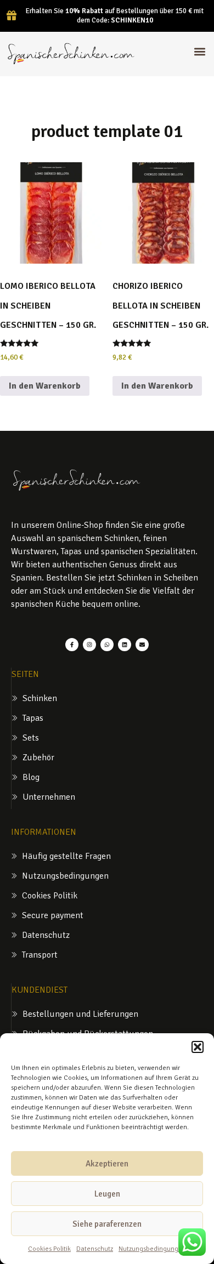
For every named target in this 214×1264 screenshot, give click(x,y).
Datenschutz (94, 1249)
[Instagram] (89, 644)
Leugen (107, 1194)
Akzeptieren (107, 1164)
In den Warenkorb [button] (45, 385)
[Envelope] (142, 644)
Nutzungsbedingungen (152, 1249)
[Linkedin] (124, 644)
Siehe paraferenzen (107, 1224)
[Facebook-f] (71, 644)
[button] (197, 1046)
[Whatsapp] (107, 644)
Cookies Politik (49, 1249)
